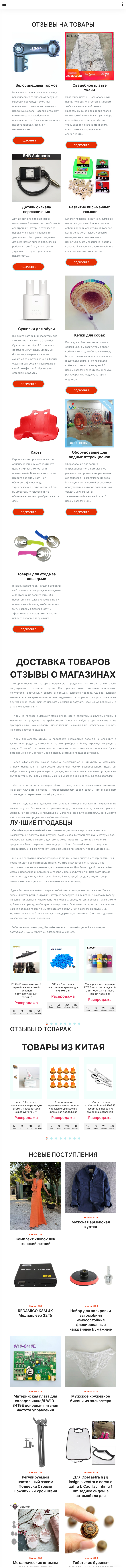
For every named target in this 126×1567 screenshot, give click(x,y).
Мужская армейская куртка (90, 1224)
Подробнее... (27, 975)
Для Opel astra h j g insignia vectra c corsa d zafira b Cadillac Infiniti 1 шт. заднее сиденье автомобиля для (90, 1486)
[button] (47, 1024)
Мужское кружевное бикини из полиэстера (90, 1398)
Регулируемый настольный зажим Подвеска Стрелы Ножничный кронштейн (35, 1484)
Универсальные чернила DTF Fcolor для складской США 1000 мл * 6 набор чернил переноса (100, 989)
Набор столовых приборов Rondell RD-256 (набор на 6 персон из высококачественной (100, 1107)
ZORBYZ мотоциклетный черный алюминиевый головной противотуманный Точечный (26, 991)
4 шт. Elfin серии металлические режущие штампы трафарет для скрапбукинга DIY (26, 1107)
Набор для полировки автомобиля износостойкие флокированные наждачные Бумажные (90, 1320)
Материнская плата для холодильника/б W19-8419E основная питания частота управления (35, 1403)
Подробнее (28, 140)
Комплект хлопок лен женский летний (35, 1241)
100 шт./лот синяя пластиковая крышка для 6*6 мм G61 (63, 987)
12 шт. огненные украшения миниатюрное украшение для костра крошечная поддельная (63, 1107)
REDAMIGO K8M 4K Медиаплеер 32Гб (35, 1313)
